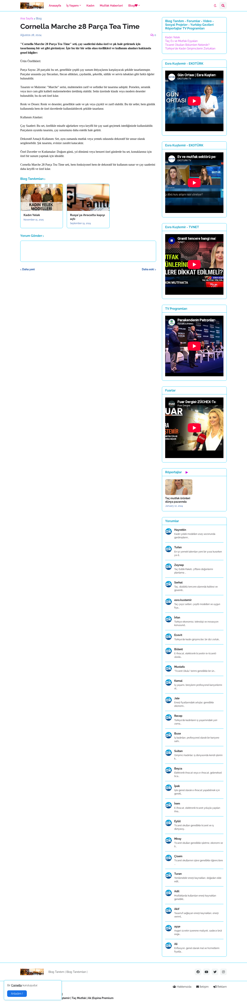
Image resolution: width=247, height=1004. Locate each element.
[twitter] (215, 972)
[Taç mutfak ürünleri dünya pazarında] (178, 487)
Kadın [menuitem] (90, 5)
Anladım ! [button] (17, 993)
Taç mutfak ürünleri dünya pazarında (177, 500)
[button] (215, 5)
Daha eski (148, 269)
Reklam (222, 986)
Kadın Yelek (32, 215)
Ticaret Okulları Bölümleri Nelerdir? (187, 44)
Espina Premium (103, 998)
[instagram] (223, 972)
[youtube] (206, 972)
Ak (89, 998)
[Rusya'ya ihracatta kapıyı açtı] (88, 197)
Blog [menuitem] (131, 5)
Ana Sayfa (26, 18)
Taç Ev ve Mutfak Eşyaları (181, 41)
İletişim (204, 986)
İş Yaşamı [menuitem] (72, 5)
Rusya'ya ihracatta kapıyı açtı (87, 217)
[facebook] (198, 972)
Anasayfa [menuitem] (55, 5)
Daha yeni (28, 269)
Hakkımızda (183, 986)
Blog (39, 18)
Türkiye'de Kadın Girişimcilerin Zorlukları (190, 48)
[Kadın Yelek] (41, 197)
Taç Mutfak (79, 998)
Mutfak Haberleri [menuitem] (111, 5)
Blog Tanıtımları (76, 971)
